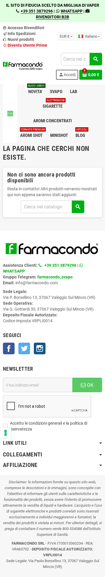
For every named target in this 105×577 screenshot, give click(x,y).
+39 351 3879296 (37, 11)
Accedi (67, 74)
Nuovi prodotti (20, 39)
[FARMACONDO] (23, 66)
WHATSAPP (72, 11)
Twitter (24, 348)
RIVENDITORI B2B (52, 17)
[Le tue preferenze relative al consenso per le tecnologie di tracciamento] (5, 432)
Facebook (9, 348)
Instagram (40, 348)
